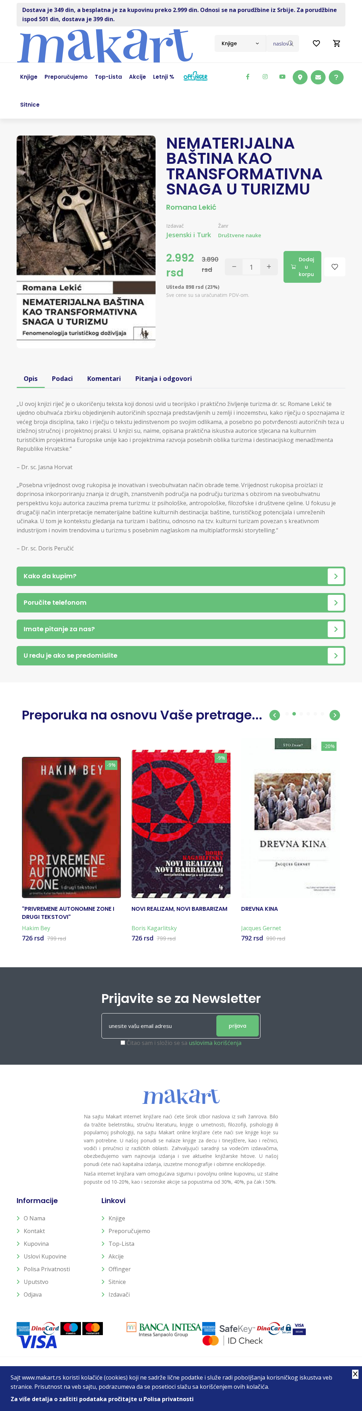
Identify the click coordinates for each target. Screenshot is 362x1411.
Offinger (120, 1269)
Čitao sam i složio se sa (184, 1043)
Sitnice (117, 1281)
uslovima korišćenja (215, 1043)
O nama (34, 1218)
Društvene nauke (239, 235)
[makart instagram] (265, 77)
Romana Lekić (191, 207)
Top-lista (121, 1243)
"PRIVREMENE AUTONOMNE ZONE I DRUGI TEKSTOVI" (68, 913)
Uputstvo (36, 1281)
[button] (274, 715)
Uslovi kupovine (45, 1256)
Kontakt (34, 1230)
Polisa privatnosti (47, 1269)
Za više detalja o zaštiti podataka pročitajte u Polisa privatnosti (102, 1399)
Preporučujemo (129, 1230)
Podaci (62, 378)
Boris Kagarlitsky (154, 928)
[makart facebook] (248, 77)
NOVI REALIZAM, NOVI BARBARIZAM (179, 909)
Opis (30, 378)
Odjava (33, 1294)
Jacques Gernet (261, 928)
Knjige (117, 1218)
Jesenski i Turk (188, 235)
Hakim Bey (36, 928)
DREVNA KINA (259, 909)
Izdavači (119, 1294)
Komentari (104, 378)
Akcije (116, 1256)
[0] (336, 43)
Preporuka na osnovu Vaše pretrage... (142, 715)
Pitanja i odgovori (163, 378)
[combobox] (240, 43)
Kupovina (36, 1243)
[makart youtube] (282, 77)
